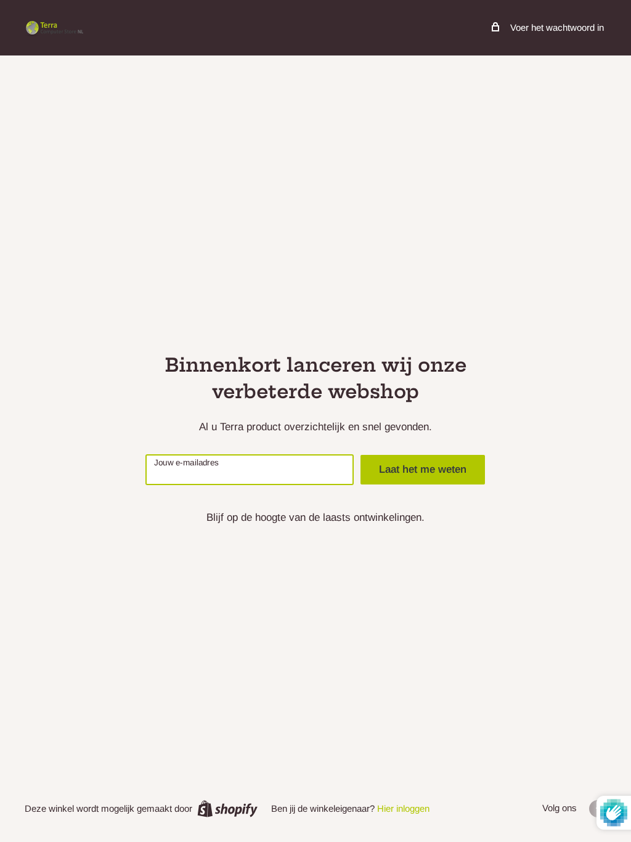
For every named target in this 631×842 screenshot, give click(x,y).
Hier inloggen (403, 808)
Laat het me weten (422, 469)
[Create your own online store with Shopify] (227, 808)
